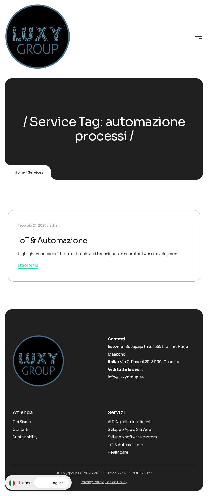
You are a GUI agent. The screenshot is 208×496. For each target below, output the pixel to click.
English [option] (57, 482)
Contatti (20, 429)
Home (20, 172)
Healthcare (118, 452)
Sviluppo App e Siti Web (129, 429)
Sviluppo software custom (132, 437)
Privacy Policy (92, 481)
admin (54, 225)
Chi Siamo (22, 422)
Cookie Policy (116, 481)
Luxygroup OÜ (71, 473)
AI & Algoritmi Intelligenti (129, 422)
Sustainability (25, 437)
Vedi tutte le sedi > (126, 369)
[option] (51, 482)
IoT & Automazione (52, 240)
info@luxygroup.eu (126, 377)
